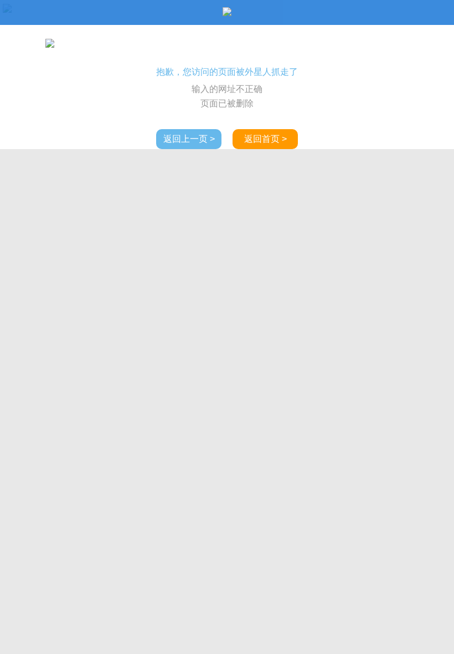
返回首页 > (265, 139)
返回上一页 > (189, 139)
